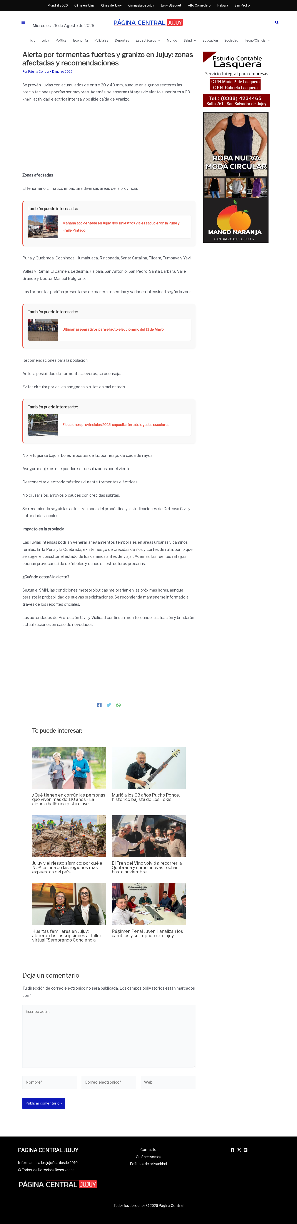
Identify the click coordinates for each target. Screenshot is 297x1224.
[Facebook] (99, 704)
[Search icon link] (277, 23)
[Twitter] (109, 704)
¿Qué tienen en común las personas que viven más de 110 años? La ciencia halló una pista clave (68, 799)
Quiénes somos (148, 1157)
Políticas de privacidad (148, 1164)
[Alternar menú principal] (23, 22)
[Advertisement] (108, 139)
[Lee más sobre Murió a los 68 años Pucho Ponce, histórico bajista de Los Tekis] (149, 767)
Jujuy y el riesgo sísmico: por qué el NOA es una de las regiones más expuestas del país (67, 867)
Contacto (148, 1150)
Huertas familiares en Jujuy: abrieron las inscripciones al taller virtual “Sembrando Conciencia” (66, 936)
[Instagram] (246, 1150)
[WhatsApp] (118, 704)
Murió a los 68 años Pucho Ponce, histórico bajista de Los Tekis (146, 797)
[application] (158, 40)
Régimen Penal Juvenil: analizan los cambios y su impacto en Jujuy (147, 933)
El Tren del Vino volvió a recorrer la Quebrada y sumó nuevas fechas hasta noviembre (147, 867)
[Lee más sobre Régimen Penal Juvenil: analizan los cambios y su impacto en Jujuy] (149, 904)
